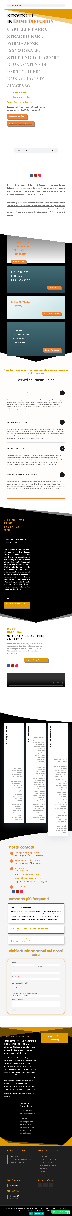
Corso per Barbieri (46, 1162)
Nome (14, 962)
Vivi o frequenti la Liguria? (20, 983)
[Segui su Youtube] (35, 175)
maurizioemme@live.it (29, 874)
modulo (34, 881)
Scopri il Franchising (52, 350)
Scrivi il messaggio (17, 999)
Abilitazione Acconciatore (49, 1165)
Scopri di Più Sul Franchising (54, 1038)
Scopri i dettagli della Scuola (36, 660)
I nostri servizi (54, 287)
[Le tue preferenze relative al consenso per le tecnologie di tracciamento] (68, 1212)
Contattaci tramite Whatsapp (20, 124)
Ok (31, 1213)
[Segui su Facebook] (31, 175)
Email (14, 971)
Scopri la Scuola (18, 261)
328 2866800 (24, 871)
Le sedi (42, 1171)
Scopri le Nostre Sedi (51, 313)
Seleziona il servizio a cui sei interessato (25, 993)
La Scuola (43, 1156)
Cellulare (15, 977)
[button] (60, 1212)
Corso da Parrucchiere (48, 1159)
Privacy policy (39, 1213)
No (17, 988)
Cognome (39, 966)
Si (16, 985)
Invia (14, 1010)
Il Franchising (44, 1168)
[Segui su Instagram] (39, 175)
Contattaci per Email (17, 116)
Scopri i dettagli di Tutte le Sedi (15, 604)
